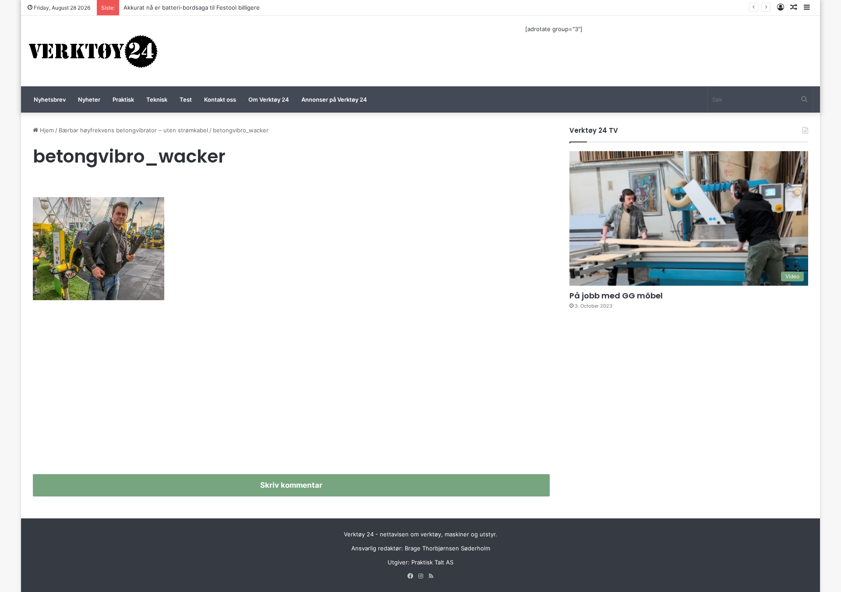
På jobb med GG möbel (616, 295)
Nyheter (89, 99)
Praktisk (123, 99)
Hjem (46, 130)
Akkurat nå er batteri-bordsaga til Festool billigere (192, 7)
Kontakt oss (220, 99)
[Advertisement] (291, 391)
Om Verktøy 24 (268, 99)
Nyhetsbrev (50, 99)
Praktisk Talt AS (432, 562)
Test (186, 99)
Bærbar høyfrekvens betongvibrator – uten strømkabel (133, 130)
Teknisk (156, 99)
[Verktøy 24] (93, 51)
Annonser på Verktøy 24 (334, 99)
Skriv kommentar (291, 485)
